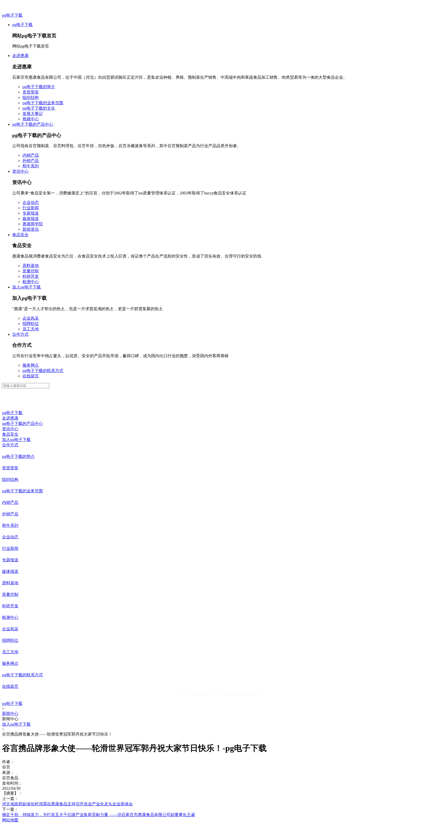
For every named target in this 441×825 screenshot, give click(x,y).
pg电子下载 (12, 15)
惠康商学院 (32, 224)
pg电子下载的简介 (38, 87)
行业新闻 (30, 208)
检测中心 (30, 282)
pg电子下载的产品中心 (32, 124)
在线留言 (30, 376)
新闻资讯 (30, 229)
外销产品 (30, 160)
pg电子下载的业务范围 (42, 103)
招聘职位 (30, 323)
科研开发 (30, 276)
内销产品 (30, 155)
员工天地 (30, 329)
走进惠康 (20, 55)
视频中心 (30, 119)
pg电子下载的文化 (38, 108)
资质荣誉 (30, 92)
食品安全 (20, 235)
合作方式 (20, 334)
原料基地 (30, 265)
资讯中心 (20, 171)
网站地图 (10, 820)
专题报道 (30, 213)
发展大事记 (32, 113)
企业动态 (30, 202)
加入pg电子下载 (26, 287)
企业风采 (30, 318)
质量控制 (30, 271)
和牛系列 (30, 166)
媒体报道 (30, 218)
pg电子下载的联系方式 (42, 370)
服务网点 (30, 365)
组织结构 (30, 97)
